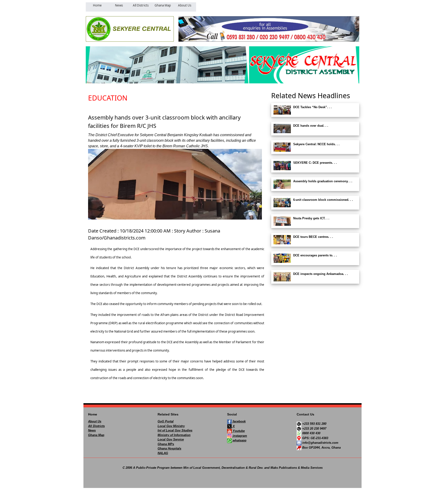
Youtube (238, 431)
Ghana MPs (166, 444)
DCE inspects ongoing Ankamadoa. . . (320, 274)
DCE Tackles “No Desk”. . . (312, 107)
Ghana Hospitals (169, 448)
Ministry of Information (174, 435)
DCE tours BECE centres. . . (313, 237)
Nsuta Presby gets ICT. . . (311, 218)
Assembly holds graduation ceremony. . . (322, 181)
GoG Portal (166, 421)
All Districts (96, 426)
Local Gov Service (171, 439)
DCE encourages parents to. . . (315, 255)
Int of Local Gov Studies (175, 430)
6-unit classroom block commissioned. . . (323, 199)
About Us (94, 421)
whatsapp (239, 440)
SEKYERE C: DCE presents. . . (315, 162)
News (92, 430)
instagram (239, 435)
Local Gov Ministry (171, 426)
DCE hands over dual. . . (310, 125)
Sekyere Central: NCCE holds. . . (316, 144)
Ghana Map (96, 435)
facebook (239, 421)
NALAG (163, 453)
